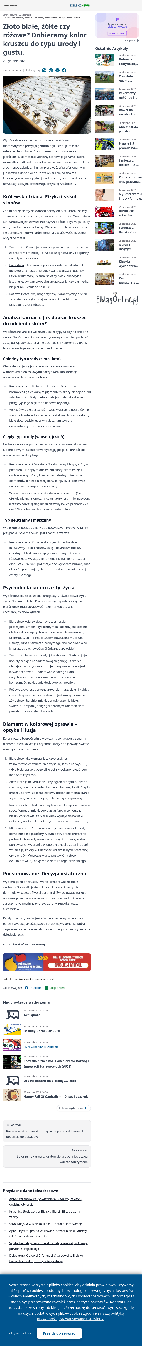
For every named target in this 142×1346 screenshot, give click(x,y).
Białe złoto (16, 265)
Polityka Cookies (19, 1333)
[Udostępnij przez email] (51, 70)
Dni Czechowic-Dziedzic (41, 1047)
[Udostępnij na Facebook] (64, 70)
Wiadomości (25, 14)
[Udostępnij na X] (57, 70)
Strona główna (10, 14)
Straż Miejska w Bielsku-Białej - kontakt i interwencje (45, 1224)
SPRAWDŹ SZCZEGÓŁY (117, 33)
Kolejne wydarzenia (71, 1108)
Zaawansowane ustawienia (81, 1318)
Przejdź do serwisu (59, 1333)
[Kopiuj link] (44, 70)
